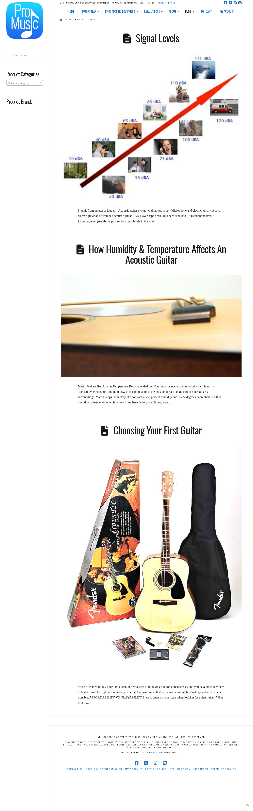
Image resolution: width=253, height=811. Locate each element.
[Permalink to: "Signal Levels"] (151, 127)
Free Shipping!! (167, 3)
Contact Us (75, 769)
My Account (133, 769)
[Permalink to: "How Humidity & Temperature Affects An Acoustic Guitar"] (151, 326)
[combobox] (24, 83)
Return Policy (180, 769)
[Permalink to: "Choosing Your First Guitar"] (151, 561)
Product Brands (19, 101)
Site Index (201, 769)
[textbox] (24, 83)
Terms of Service (223, 769)
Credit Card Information (104, 769)
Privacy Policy (156, 769)
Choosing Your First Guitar (157, 430)
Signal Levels (157, 37)
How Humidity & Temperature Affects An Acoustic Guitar (157, 254)
